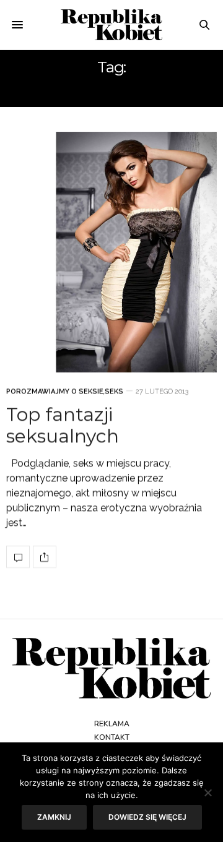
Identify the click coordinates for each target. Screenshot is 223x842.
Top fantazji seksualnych (62, 425)
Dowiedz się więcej (147, 817)
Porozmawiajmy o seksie (54, 392)
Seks (114, 392)
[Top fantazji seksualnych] (111, 252)
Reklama (111, 724)
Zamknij (54, 817)
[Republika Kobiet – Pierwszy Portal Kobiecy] (112, 24)
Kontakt (111, 737)
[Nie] (207, 792)
